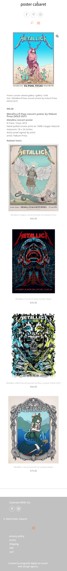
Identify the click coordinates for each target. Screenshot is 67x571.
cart (11, 551)
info (11, 547)
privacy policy (16, 536)
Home (9, 95)
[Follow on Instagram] (40, 14)
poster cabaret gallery (24, 95)
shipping (14, 543)
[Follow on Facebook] (26, 14)
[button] (57, 36)
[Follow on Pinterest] (33, 14)
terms (12, 540)
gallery (39, 95)
